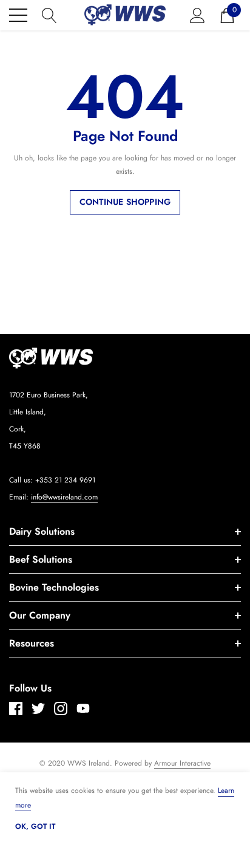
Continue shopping (125, 202)
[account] (197, 14)
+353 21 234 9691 (65, 480)
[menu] (18, 15)
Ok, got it (35, 826)
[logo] (125, 15)
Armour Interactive (182, 763)
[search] (49, 14)
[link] (85, 358)
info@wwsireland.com (64, 497)
